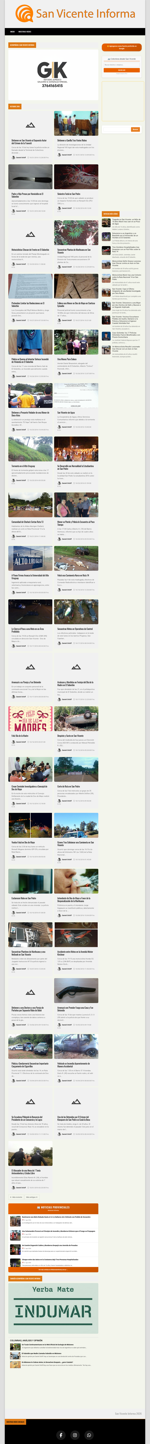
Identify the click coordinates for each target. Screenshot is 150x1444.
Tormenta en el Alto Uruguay (23, 466)
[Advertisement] (25, 1389)
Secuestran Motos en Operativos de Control (75, 629)
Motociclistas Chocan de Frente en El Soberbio (30, 250)
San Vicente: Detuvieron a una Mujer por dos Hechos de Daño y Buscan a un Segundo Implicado (126, 305)
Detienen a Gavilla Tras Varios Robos (72, 140)
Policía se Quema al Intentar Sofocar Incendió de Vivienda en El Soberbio (30, 360)
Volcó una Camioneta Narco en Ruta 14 (73, 575)
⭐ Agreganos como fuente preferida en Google (122, 47)
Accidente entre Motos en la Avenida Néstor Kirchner (75, 953)
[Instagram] (75, 1435)
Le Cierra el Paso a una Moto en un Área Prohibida (28, 630)
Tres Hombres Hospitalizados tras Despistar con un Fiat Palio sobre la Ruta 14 (126, 249)
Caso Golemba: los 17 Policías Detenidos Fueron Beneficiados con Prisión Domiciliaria (126, 335)
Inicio (12, 31)
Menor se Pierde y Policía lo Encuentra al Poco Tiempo (75, 523)
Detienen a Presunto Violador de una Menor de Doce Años (30, 414)
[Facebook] (61, 1435)
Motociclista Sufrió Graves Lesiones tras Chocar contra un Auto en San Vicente (126, 263)
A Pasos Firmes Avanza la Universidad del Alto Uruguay (30, 577)
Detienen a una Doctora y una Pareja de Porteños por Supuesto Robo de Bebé (28, 1009)
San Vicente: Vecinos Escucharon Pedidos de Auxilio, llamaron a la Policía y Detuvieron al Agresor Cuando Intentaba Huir (125, 320)
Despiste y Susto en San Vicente (70, 735)
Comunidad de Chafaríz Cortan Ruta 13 (27, 522)
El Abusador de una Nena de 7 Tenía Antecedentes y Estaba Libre (26, 1172)
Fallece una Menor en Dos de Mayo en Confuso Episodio (76, 304)
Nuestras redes (25, 31)
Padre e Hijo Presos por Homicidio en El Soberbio (27, 195)
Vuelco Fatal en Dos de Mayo (23, 842)
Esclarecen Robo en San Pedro (24, 898)
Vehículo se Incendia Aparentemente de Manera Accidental (73, 1065)
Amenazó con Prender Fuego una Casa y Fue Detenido (75, 1009)
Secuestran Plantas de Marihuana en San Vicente (74, 251)
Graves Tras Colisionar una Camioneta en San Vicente (75, 844)
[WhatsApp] (89, 1435)
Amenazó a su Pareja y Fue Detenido (26, 682)
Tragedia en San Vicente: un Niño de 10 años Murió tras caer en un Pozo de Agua (126, 221)
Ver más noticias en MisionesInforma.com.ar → (53, 1270)
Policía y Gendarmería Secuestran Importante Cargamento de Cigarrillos (30, 1065)
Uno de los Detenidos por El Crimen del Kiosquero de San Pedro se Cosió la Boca (73, 1118)
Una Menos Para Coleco (66, 359)
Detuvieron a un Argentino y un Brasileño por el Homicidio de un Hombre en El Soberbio (125, 235)
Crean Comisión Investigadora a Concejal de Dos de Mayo (29, 788)
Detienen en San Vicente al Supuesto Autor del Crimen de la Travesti (29, 142)
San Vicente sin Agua (66, 412)
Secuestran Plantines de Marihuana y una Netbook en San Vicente (28, 953)
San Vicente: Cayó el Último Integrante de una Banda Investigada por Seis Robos (126, 291)
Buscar (135, 129)
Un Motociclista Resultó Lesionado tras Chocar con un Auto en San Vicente (126, 349)
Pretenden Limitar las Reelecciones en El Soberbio (28, 304)
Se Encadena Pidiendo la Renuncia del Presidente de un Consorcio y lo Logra (27, 1118)
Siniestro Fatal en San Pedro (68, 194)
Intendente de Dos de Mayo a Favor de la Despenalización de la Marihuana (73, 900)
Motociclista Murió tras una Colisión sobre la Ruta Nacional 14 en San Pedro (126, 277)
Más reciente (17, 1197)
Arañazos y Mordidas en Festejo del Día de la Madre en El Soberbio (75, 684)
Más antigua (31, 1197)
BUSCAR (121, 70)
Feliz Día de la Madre (20, 735)
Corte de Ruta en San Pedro (68, 786)
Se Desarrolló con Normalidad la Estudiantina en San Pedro (75, 467)
